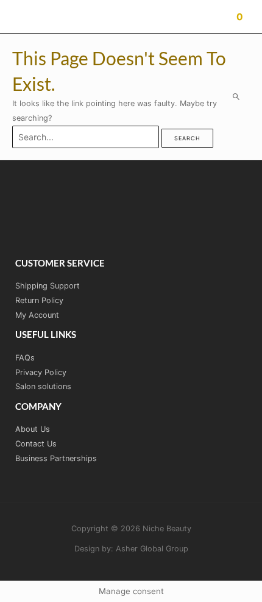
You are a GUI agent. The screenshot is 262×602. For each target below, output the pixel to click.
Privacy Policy (40, 372)
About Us (32, 429)
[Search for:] (86, 137)
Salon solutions (43, 386)
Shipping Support (47, 285)
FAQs (25, 357)
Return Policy (39, 300)
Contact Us (36, 443)
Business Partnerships (56, 458)
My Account (37, 315)
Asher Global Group (152, 548)
